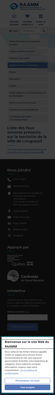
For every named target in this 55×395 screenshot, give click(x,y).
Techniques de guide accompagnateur (20, 118)
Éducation (14, 79)
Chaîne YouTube (21, 217)
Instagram (18, 236)
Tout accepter (27, 387)
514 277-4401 (19, 179)
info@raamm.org (21, 186)
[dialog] (27, 365)
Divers (12, 72)
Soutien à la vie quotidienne (23, 109)
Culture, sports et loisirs (21, 51)
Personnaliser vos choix (28, 380)
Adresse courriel (18, 311)
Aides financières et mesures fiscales (24, 43)
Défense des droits (19, 58)
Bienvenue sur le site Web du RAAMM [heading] (27, 344)
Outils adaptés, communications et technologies (27, 94)
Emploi (12, 86)
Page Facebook (20, 211)
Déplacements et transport (28, 65)
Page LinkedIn (20, 224)
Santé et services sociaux (22, 103)
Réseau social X (20, 230)
